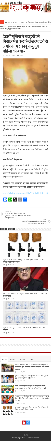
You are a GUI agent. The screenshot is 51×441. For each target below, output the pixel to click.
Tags (31, 359)
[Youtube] (24, 423)
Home (4, 26)
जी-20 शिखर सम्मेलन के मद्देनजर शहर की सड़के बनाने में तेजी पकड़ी (34, 222)
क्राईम (10, 26)
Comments (22, 359)
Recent (4, 359)
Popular (13, 359)
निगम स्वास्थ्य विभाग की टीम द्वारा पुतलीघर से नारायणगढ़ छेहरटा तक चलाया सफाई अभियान (18, 215)
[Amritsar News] (25, 6)
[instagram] (28, 423)
